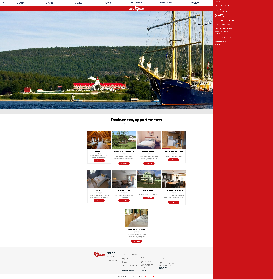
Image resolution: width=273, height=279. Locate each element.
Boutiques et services (127, 266)
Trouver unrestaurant (78, 3)
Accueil (122, 123)
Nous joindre (145, 270)
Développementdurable (194, 3)
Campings (143, 267)
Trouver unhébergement (108, 3)
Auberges (143, 258)
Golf (123, 261)
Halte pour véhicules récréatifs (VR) (167, 263)
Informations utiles (166, 2)
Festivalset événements (50, 3)
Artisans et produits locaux (128, 268)
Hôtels (142, 257)
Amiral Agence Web (150, 276)
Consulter (99, 160)
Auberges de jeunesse (146, 265)
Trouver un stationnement (165, 265)
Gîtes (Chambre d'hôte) (146, 261)
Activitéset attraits (20, 3)
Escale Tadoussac (136, 2)
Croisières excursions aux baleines (130, 254)
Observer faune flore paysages (129, 257)
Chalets (142, 262)
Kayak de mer (125, 258)
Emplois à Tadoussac (128, 270)
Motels (142, 260)
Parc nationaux (125, 255)
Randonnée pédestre (127, 259)
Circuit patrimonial (126, 264)
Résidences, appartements (146, 123)
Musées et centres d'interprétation (130, 265)
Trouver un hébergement (131, 123)
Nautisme (124, 262)
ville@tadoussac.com (112, 260)
